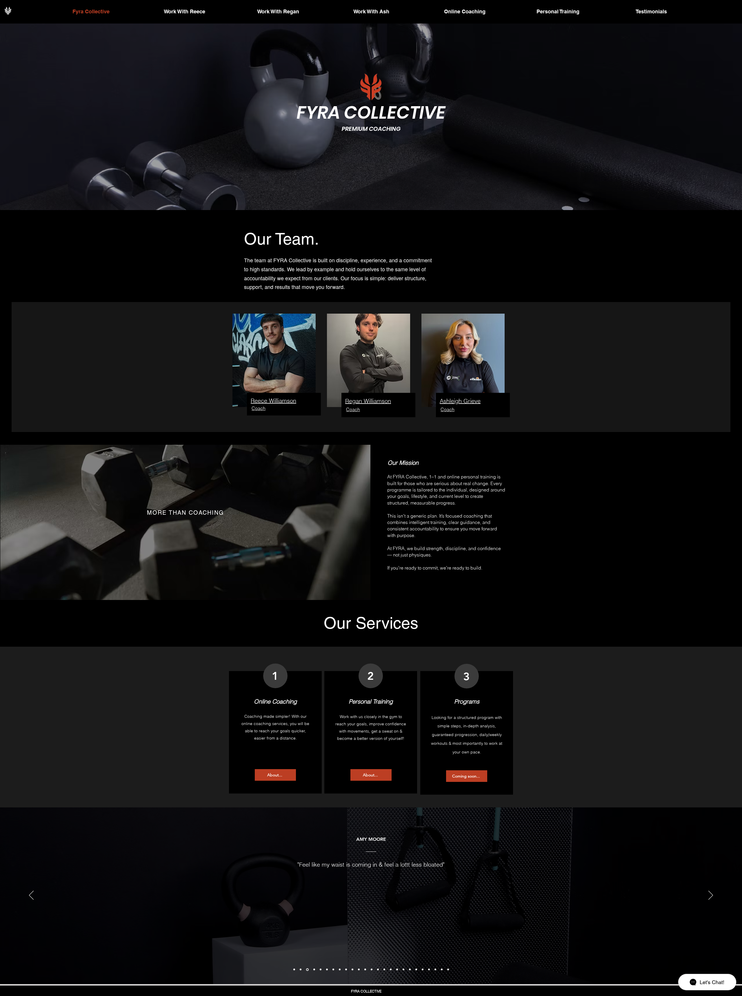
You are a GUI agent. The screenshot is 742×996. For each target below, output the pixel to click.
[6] (327, 969)
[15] (384, 969)
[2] (300, 969)
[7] (333, 969)
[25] (448, 969)
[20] (416, 969)
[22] (429, 969)
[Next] (710, 896)
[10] (352, 969)
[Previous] (31, 896)
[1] (294, 969)
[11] (359, 969)
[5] (320, 969)
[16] (391, 969)
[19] (410, 969)
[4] (314, 969)
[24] (442, 969)
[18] (403, 969)
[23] (435, 969)
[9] (346, 969)
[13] (371, 969)
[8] (340, 969)
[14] (378, 969)
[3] (307, 969)
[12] (365, 969)
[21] (422, 969)
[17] (397, 969)
